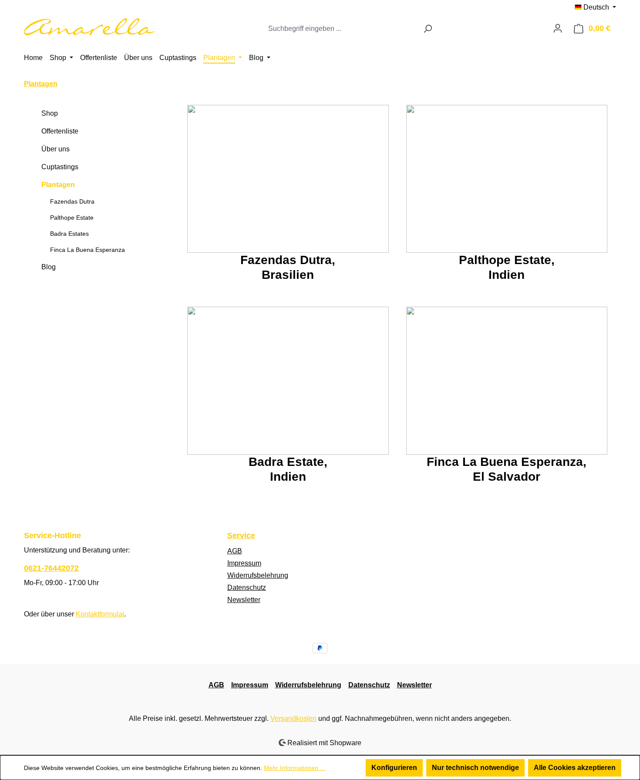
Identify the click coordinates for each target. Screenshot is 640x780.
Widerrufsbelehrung (257, 575)
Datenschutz (246, 587)
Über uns (55, 149)
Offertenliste (59, 131)
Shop (49, 113)
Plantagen (58, 184)
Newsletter (243, 599)
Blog (48, 267)
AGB (234, 551)
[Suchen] (428, 28)
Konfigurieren (394, 767)
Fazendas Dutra (72, 201)
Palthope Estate (72, 217)
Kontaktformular (100, 614)
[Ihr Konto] (557, 28)
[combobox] (341, 28)
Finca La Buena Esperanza (87, 249)
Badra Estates (69, 233)
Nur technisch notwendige (475, 767)
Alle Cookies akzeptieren (575, 767)
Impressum (244, 563)
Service (241, 535)
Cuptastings (59, 167)
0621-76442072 (51, 568)
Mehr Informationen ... (294, 767)
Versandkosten (293, 718)
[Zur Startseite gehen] (89, 26)
